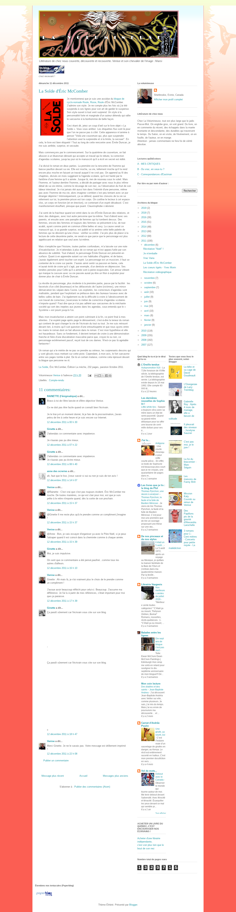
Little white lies (149, 407)
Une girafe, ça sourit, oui (160, 732)
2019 (144, 208)
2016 (144, 217)
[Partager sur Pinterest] (110, 375)
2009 (144, 335)
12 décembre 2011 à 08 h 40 (62, 464)
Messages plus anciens (115, 775)
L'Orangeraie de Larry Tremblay (190, 387)
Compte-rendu (56, 380)
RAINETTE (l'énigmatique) (62, 396)
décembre (149, 244)
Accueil (83, 775)
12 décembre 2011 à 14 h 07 (62, 480)
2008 (144, 340)
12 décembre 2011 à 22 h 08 (62, 753)
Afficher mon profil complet (168, 99)
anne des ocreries (57, 471)
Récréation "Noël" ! (153, 248)
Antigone (159, 443)
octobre (148, 282)
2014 (144, 226)
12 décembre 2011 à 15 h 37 (62, 503)
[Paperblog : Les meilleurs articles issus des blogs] (44, 895)
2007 (144, 344)
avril (146, 310)
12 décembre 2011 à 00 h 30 (62, 422)
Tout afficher (160, 813)
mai (146, 306)
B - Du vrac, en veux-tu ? (150, 169)
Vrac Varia (148, 258)
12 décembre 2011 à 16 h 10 (62, 568)
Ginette (51, 429)
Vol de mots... (149, 770)
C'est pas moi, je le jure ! (189, 444)
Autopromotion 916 (151, 367)
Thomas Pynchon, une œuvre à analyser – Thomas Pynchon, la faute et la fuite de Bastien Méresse (152, 497)
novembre (149, 278)
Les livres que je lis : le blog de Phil (153, 487)
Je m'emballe (150, 253)
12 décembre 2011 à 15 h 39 (62, 541)
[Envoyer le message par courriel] (89, 375)
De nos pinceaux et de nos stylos (152, 538)
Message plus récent (52, 775)
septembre (150, 287)
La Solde (43, 367)
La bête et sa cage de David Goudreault (190, 371)
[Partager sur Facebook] (106, 375)
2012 (144, 236)
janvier (148, 324)
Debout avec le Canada (159, 777)
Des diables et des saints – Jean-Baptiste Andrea (152, 689)
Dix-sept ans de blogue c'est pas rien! (159, 644)
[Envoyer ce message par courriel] (96, 375)
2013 (144, 231)
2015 (144, 222)
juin (146, 301)
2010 (144, 330)
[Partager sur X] (103, 375)
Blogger (133, 904)
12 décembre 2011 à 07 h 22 (62, 444)
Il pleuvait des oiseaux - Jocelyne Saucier (190, 428)
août (147, 292)
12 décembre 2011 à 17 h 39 (62, 600)
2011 (144, 240)
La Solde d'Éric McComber (157, 262)
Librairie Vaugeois (151, 584)
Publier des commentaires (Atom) (92, 786)
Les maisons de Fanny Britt (190, 479)
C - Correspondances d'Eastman (154, 174)
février (148, 320)
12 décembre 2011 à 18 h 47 (62, 734)
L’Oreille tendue (150, 364)
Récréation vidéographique (157, 272)
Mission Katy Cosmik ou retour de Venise (189, 499)
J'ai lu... (145, 440)
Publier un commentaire (56, 760)
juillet (147, 296)
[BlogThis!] (99, 375)
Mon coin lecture (150, 683)
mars (147, 315)
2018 (144, 212)
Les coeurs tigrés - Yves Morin (159, 267)
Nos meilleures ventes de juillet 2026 (160, 593)
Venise (51, 487)
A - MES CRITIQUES (148, 163)
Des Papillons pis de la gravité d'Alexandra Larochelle (190, 517)
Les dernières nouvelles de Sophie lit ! (153, 401)
